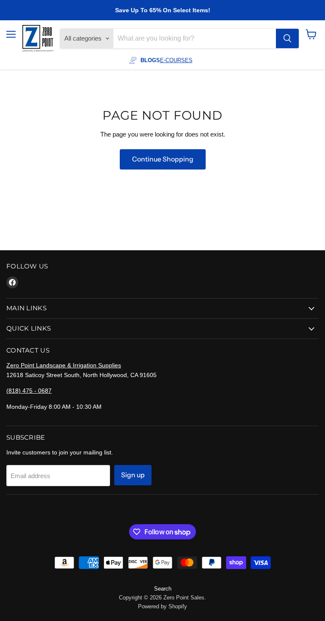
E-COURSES (176, 60)
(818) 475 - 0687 (29, 390)
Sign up (133, 475)
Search (162, 588)
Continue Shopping (162, 159)
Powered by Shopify (162, 606)
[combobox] (194, 38)
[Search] (287, 38)
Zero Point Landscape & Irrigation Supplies (63, 365)
